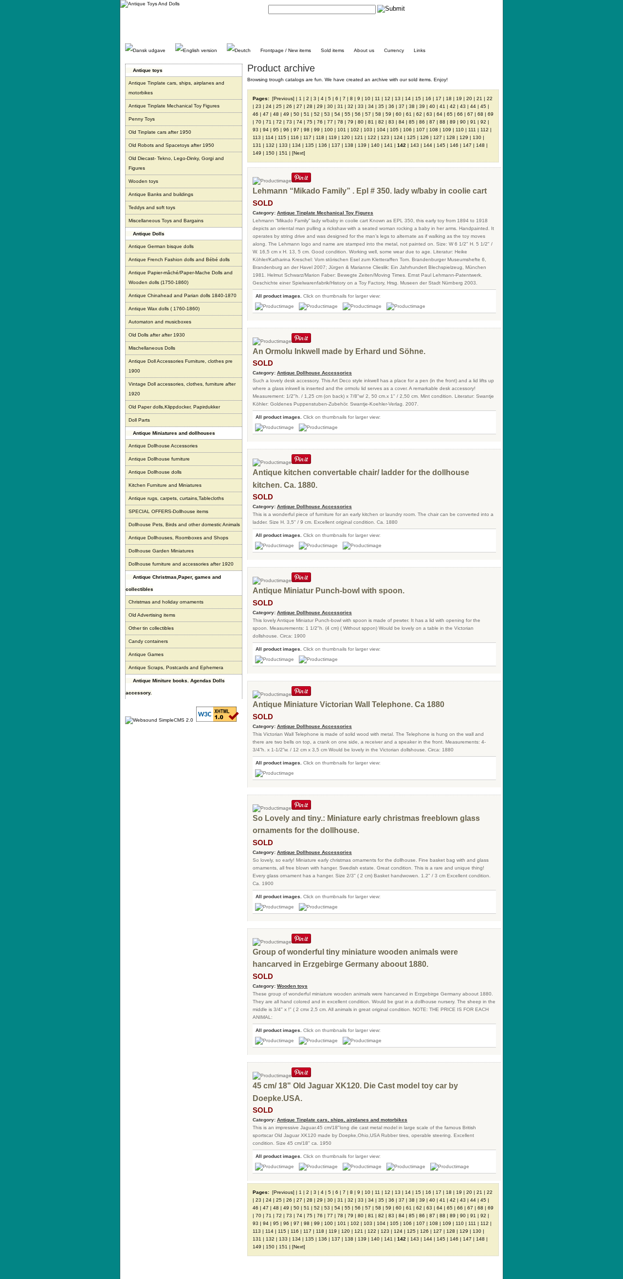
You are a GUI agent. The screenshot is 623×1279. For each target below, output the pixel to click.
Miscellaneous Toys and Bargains (165, 220)
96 (286, 129)
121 (358, 137)
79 (350, 121)
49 (286, 114)
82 (381, 121)
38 (412, 106)
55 (347, 114)
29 (320, 106)
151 (283, 153)
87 (432, 121)
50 (296, 114)
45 (483, 106)
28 (309, 106)
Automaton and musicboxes (159, 321)
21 (479, 98)
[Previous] (283, 98)
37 (401, 106)
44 (473, 106)
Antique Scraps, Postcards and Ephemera (175, 667)
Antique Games (146, 654)
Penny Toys (141, 119)
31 (340, 106)
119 (333, 137)
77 (330, 121)
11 (377, 98)
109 (446, 129)
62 (419, 114)
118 (320, 137)
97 (296, 129)
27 (299, 106)
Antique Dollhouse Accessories (163, 445)
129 (463, 137)
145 (441, 145)
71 (269, 121)
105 (394, 129)
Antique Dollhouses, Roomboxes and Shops (178, 537)
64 (439, 114)
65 (450, 114)
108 (433, 129)
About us (364, 50)
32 (350, 106)
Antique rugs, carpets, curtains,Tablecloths (176, 498)
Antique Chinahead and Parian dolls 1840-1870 (182, 295)
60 (399, 114)
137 (335, 145)
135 (309, 145)
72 (279, 121)
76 (320, 121)
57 (368, 114)
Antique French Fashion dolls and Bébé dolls (179, 259)
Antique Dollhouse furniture (159, 459)
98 (307, 129)
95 (276, 129)
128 (450, 137)
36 (391, 106)
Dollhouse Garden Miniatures (161, 550)
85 (412, 121)
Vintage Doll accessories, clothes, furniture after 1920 (182, 388)
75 (309, 121)
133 (283, 145)
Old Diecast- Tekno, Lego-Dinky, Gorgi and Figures (176, 163)
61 (409, 114)
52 (317, 114)
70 (258, 121)
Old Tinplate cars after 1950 (159, 132)
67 (470, 114)
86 (422, 121)
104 (381, 129)
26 (289, 106)
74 (299, 121)
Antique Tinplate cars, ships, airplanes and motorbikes (176, 87)
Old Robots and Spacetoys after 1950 (171, 145)
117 (307, 137)
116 (295, 137)
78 (340, 121)
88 (442, 121)
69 (491, 114)
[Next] (298, 153)
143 (414, 145)
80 (361, 121)
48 (276, 114)
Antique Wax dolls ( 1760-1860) (164, 308)
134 (296, 145)
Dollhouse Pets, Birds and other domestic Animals (184, 524)
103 (368, 129)
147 (467, 145)
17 (438, 98)
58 (378, 114)
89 (453, 121)
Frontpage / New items (285, 50)
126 (424, 137)
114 (269, 137)
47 (266, 114)
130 (477, 137)
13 (398, 98)
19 (459, 98)
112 (484, 129)
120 (345, 137)
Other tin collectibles (151, 628)
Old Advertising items (151, 615)
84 (401, 121)
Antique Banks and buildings (160, 194)
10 (367, 98)
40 (432, 106)
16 (428, 98)
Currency (394, 50)
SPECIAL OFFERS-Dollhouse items (168, 511)
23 (258, 106)
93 (255, 129)
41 (442, 106)
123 (385, 137)
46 (255, 114)
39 (422, 106)
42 (453, 106)
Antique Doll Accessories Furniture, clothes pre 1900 (180, 365)
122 (371, 137)
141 (388, 145)
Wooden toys (143, 181)
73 (289, 121)
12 (387, 98)
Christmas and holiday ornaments (165, 601)
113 (257, 137)
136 (322, 145)
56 (358, 114)
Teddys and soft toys (151, 207)
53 (327, 114)
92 (483, 121)
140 (375, 145)
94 (266, 129)
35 (381, 106)
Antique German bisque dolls (161, 246)
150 (270, 153)
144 (427, 145)
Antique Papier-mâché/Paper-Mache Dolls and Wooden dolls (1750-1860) (180, 277)
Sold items (332, 50)
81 (371, 121)
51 (307, 114)
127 (437, 137)
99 (317, 129)
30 (330, 106)
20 (469, 98)
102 (354, 129)
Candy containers (148, 641)
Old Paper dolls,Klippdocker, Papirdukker (174, 406)
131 (257, 145)
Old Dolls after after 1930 (156, 335)
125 (411, 137)
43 (463, 106)
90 (463, 121)
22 (490, 98)
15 (418, 98)
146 (454, 145)
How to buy (452, 8)
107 (420, 129)
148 (480, 145)
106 (407, 129)
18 (449, 98)
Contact (426, 8)
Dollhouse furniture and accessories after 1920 (181, 564)
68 (480, 114)
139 (362, 145)
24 (269, 106)
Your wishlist (484, 8)
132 (270, 145)
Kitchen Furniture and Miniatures (165, 485)
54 (337, 114)
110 (460, 129)
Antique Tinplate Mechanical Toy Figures (174, 105)
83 (391, 121)
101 (341, 129)
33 (361, 106)
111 (472, 129)
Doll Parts (139, 420)
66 (460, 114)
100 (328, 129)
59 (388, 114)
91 (473, 121)
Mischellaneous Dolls (151, 348)
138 (349, 145)
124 (398, 137)
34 (371, 106)
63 (429, 114)
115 (282, 137)
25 (279, 106)
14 (408, 98)
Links (419, 50)
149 (257, 153)
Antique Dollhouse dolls (155, 472)
